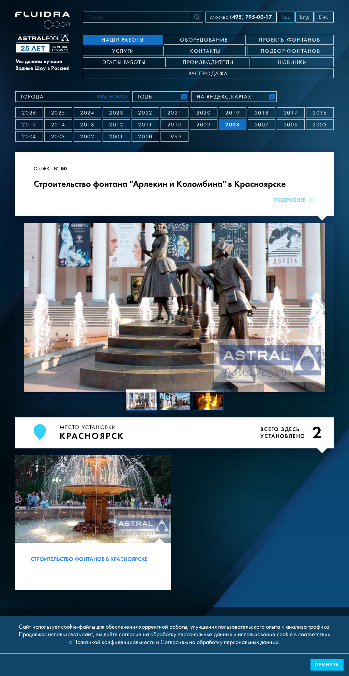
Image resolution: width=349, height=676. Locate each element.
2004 (29, 137)
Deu (324, 17)
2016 (320, 113)
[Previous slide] (39, 307)
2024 (87, 113)
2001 (116, 137)
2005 (320, 125)
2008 (232, 124)
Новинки (292, 62)
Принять (327, 664)
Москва (241, 17)
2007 (262, 125)
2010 (174, 125)
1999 (174, 137)
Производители (208, 62)
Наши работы (123, 40)
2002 (87, 137)
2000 (145, 137)
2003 (58, 137)
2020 (203, 113)
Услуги (123, 51)
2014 (58, 125)
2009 (203, 125)
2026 (29, 113)
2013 (87, 125)
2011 (145, 125)
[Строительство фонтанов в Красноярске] (93, 522)
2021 (174, 113)
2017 (291, 113)
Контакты (205, 51)
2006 (291, 125)
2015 (29, 125)
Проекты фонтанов (289, 40)
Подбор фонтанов (290, 51)
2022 (145, 113)
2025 (58, 113)
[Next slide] (310, 307)
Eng (304, 17)
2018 (262, 113)
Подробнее (290, 200)
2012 (116, 125)
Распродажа (208, 74)
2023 (116, 113)
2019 (232, 113)
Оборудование (204, 40)
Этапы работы (124, 62)
